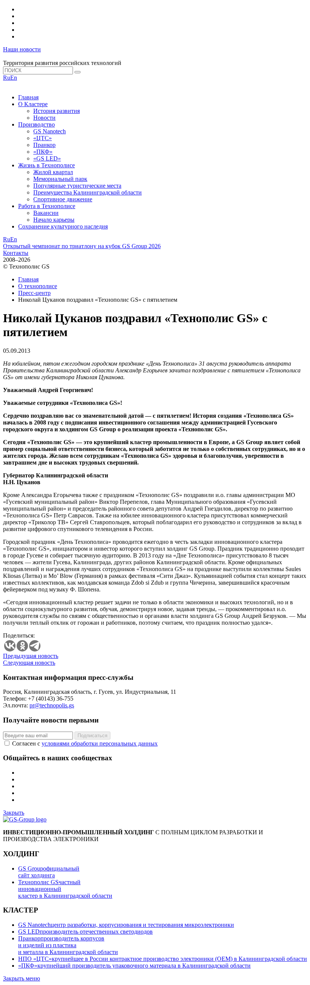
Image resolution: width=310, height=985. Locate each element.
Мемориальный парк (60, 179)
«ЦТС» (42, 138)
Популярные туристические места (77, 185)
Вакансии (46, 213)
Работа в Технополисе (46, 206)
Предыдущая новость (30, 656)
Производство (36, 124)
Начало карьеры (53, 219)
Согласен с (85, 743)
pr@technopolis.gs (51, 705)
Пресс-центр (34, 293)
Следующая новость (29, 662)
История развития (56, 111)
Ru (6, 77)
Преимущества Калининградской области (87, 192)
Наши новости (22, 49)
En (13, 77)
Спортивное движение (62, 199)
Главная (28, 97)
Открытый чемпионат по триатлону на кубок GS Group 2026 (82, 246)
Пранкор (44, 145)
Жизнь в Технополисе (46, 165)
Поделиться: (19, 635)
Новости (44, 117)
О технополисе (37, 286)
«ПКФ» (43, 151)
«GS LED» (47, 158)
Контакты (15, 253)
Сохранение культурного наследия (63, 226)
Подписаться (92, 735)
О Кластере (33, 104)
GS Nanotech (49, 131)
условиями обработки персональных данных (100, 743)
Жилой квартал (53, 172)
